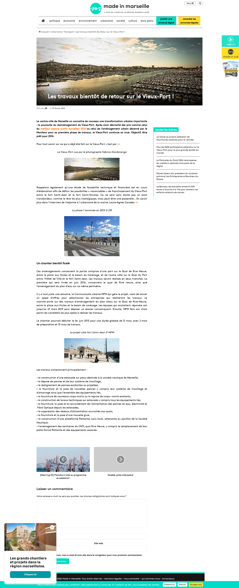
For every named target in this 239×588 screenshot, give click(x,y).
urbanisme (106, 20)
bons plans (147, 20)
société (120, 20)
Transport (69, 31)
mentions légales (113, 578)
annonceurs (168, 578)
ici (118, 144)
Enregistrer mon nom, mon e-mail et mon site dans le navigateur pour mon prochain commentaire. (90, 554)
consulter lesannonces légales (189, 20)
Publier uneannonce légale (166, 20)
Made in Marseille (71, 578)
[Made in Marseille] (119, 8)
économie (69, 20)
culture (132, 20)
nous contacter (132, 578)
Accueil (45, 31)
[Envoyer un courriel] (46, 108)
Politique (54, 20)
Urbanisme (56, 31)
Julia (42, 108)
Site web (98, 543)
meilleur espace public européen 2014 (63, 128)
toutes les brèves (166, 129)
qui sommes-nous (151, 578)
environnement (88, 20)
